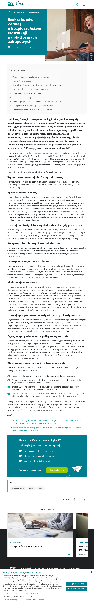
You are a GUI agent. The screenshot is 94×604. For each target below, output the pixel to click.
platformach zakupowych (39, 153)
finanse (31, 488)
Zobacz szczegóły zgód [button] (12, 600)
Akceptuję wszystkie (76, 584)
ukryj (23, 70)
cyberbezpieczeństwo (18, 488)
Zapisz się (54, 470)
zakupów (36, 229)
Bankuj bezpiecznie (34, 12)
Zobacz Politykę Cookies (34, 600)
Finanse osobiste (18, 12)
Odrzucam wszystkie (76, 589)
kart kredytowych (69, 287)
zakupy (40, 488)
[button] (90, 572)
